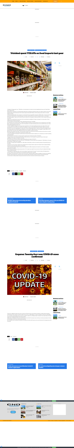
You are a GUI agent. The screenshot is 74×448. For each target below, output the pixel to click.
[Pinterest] (22, 174)
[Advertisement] (55, 5)
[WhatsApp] (19, 174)
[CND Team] (24, 92)
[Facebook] (13, 174)
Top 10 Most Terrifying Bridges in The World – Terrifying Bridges (30, 410)
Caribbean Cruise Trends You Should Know (62, 114)
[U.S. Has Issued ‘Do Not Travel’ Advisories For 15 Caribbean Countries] (23, 407)
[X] (16, 174)
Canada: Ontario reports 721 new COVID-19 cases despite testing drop (51, 201)
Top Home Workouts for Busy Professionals (45, 410)
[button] (61, 1)
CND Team (26, 92)
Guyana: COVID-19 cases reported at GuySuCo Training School (62, 100)
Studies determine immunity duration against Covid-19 (19, 201)
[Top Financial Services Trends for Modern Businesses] (38, 416)
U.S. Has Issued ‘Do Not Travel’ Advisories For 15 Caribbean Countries (30, 407)
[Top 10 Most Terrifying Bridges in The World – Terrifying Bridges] (23, 412)
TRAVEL (60, 112)
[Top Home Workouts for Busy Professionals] (38, 412)
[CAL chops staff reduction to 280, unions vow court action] (23, 416)
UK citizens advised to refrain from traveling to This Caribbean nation (62, 106)
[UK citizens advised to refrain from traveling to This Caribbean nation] (55, 105)
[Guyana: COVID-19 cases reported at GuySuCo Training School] (55, 99)
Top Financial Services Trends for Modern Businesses (46, 415)
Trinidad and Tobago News (41, 50)
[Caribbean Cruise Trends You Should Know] (55, 113)
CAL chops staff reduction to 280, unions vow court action (30, 415)
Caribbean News (31, 50)
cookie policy (49, 447)
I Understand (54, 447)
